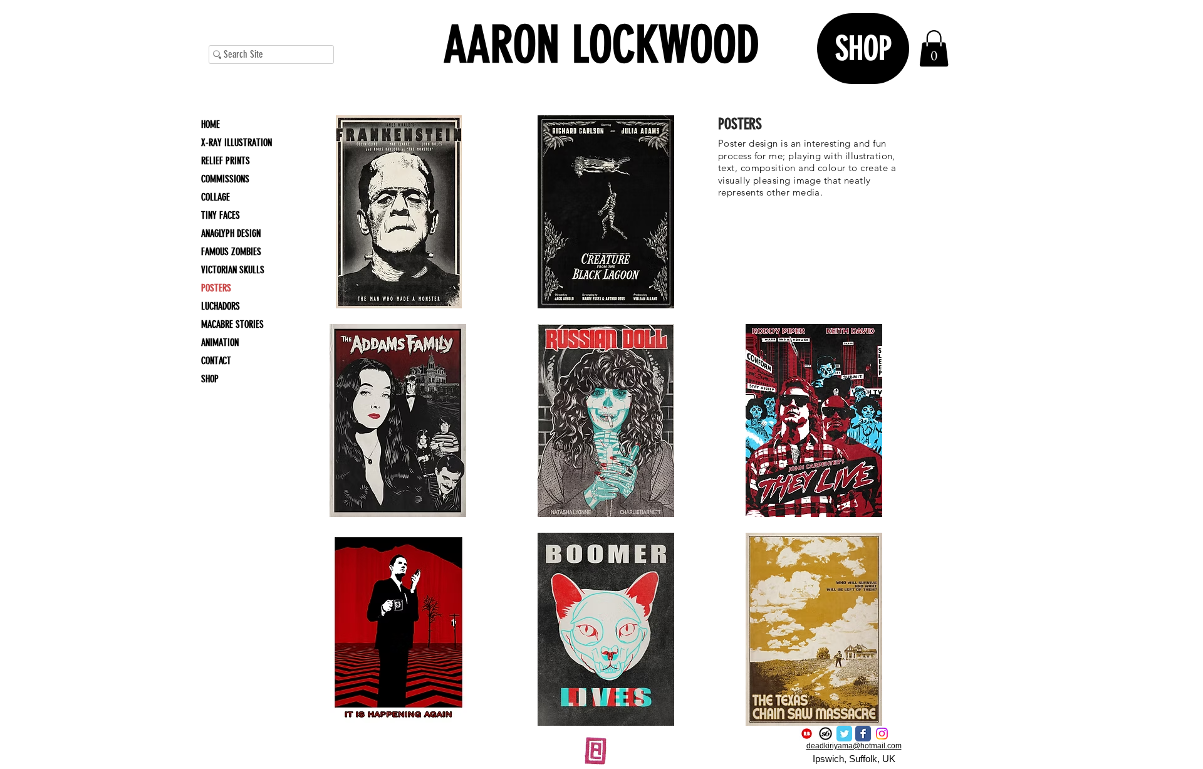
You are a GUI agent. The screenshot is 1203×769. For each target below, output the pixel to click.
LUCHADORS (220, 306)
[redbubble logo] (807, 733)
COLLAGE (215, 197)
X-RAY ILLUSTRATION (236, 143)
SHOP (210, 379)
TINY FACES (220, 215)
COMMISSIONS (225, 179)
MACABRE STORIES (232, 324)
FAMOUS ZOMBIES (231, 252)
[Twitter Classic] (844, 733)
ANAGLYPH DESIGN (231, 233)
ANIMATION (220, 342)
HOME (210, 124)
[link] (934, 48)
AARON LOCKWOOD (601, 45)
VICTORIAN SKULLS (232, 270)
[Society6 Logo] (825, 733)
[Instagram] (882, 733)
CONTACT (216, 361)
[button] (398, 211)
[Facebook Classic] (863, 733)
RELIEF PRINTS (225, 161)
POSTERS (216, 288)
